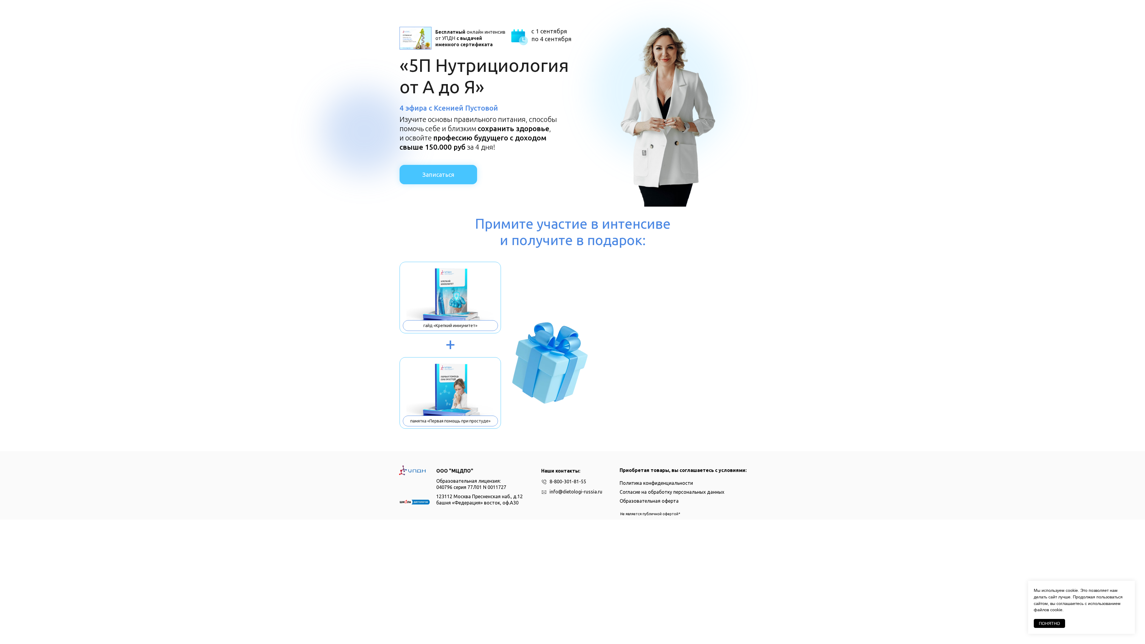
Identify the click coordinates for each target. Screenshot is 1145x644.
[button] (415, 38)
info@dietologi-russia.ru (576, 491)
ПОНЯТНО (1049, 623)
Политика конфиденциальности (656, 483)
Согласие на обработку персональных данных (672, 492)
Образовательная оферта (649, 501)
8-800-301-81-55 (568, 481)
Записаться (438, 174)
